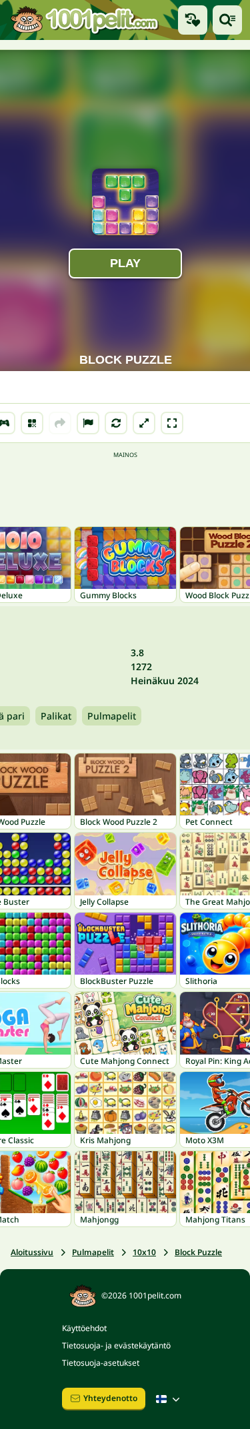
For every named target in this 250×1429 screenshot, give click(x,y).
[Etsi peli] (227, 20)
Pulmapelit (111, 716)
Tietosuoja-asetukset (100, 1362)
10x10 (144, 1252)
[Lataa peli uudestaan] (116, 423)
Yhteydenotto (110, 1398)
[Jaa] (60, 423)
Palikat (56, 716)
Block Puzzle (198, 1252)
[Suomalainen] (169, 1399)
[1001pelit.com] (85, 20)
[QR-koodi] (32, 423)
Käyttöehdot (84, 1328)
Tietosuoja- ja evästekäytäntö (116, 1345)
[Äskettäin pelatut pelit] (192, 20)
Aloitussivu (32, 1252)
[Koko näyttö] (172, 423)
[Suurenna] (144, 423)
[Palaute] (88, 423)
